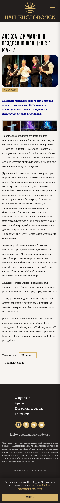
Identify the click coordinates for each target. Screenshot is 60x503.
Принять (30, 497)
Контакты (22, 414)
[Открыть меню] (52, 7)
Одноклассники (14, 362)
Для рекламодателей (30, 409)
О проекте (22, 398)
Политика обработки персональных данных (30, 470)
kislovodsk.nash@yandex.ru (30, 435)
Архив (19, 403)
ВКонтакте (27, 355)
